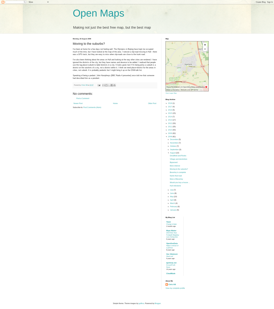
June (172, 193)
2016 (170, 110)
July (172, 190)
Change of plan (171, 224)
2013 (170, 120)
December (174, 139)
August (173, 153)
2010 (170, 130)
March (172, 203)
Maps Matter (171, 231)
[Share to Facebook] (111, 85)
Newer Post (77, 103)
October (173, 146)
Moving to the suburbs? (179, 169)
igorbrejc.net (171, 263)
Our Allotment (172, 254)
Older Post (152, 103)
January (173, 210)
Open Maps (98, 13)
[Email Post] (99, 85)
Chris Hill (172, 284)
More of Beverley (176, 179)
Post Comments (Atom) (92, 107)
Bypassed (174, 162)
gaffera (141, 303)
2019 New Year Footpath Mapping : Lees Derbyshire (173, 235)
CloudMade (170, 274)
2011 (170, 127)
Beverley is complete (178, 172)
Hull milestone (175, 186)
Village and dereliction (178, 159)
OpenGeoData (172, 243)
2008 (170, 137)
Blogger (158, 303)
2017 (170, 107)
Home (115, 103)
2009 (170, 133)
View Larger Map (171, 93)
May (172, 197)
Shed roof (169, 256)
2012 (170, 123)
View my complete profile (175, 288)
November (174, 143)
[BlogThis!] (106, 85)
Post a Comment (82, 98)
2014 (170, 117)
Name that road (176, 176)
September (174, 150)
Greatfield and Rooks (178, 156)
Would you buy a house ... (180, 182)
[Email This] (103, 85)
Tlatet (168, 222)
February (174, 207)
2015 (170, 113)
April (172, 200)
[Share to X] (109, 85)
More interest (175, 166)
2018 (170, 103)
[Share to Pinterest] (114, 85)
